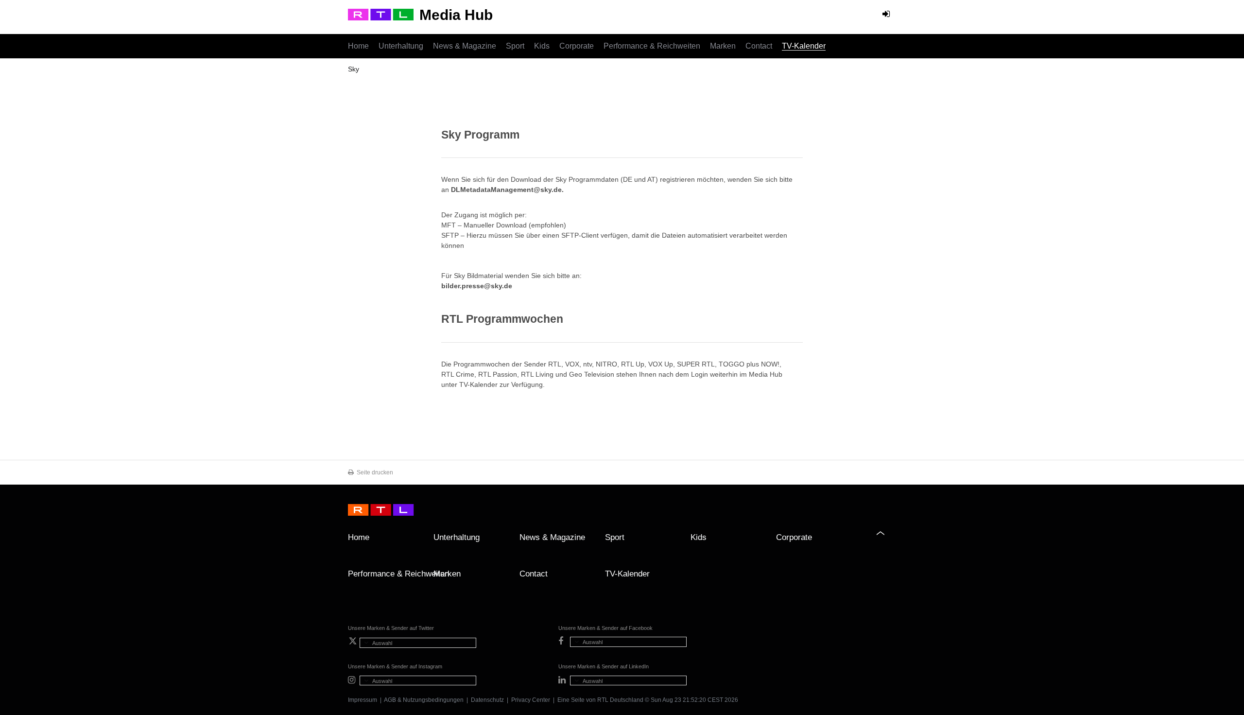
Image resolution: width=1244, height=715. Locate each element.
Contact (758, 46)
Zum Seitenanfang (886, 541)
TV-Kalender (804, 46)
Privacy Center (530, 700)
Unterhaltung (401, 46)
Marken (723, 46)
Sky (353, 69)
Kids (542, 46)
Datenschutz (487, 700)
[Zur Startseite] (381, 14)
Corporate (576, 46)
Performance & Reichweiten (652, 46)
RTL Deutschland (620, 700)
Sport (515, 46)
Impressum (362, 700)
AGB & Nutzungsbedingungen (424, 700)
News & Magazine (464, 46)
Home (358, 46)
